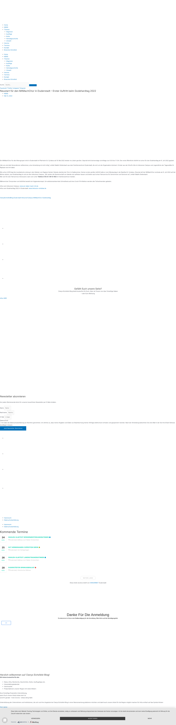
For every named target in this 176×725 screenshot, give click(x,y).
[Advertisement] (55, 599)
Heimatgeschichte (12, 38)
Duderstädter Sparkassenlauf (21, 567)
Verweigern (35, 718)
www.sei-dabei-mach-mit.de (29, 186)
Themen (7, 29)
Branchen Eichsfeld (10, 50)
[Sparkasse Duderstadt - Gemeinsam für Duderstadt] (90, 244)
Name (2, 408)
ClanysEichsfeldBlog (6, 198)
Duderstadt (17, 198)
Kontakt (6, 48)
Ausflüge (9, 34)
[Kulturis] (88, 314)
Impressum (7, 518)
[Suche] (33, 85)
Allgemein (9, 32)
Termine (7, 45)
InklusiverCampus (27, 198)
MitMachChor (37, 198)
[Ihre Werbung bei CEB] (96, 213)
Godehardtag (46, 198)
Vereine (6, 43)
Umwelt (8, 41)
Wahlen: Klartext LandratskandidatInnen (26, 557)
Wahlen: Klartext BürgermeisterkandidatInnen (28, 537)
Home (6, 25)
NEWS (6, 27)
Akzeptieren (92, 718)
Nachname (3, 412)
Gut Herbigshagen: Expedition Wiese (23, 547)
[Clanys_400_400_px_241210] (18, 347)
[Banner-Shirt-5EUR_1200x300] (90, 259)
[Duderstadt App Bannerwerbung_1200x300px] (90, 278)
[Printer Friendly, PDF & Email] (9, 207)
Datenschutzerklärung (11, 520)
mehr (150, 718)
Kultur (8, 36)
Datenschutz (4, 420)
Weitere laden (88, 578)
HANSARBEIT (94, 583)
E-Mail (2, 417)
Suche (2, 85)
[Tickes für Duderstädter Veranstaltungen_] (88, 380)
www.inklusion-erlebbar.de (37, 188)
